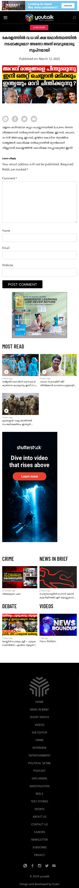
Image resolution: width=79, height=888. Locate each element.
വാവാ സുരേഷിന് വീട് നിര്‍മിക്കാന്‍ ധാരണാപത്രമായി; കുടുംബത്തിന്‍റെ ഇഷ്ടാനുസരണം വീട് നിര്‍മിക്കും (58, 383)
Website (7, 265)
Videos (39, 725)
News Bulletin (48, 641)
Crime (39, 740)
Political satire (39, 763)
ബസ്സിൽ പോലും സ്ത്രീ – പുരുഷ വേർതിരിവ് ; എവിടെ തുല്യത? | (19, 643)
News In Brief (39, 709)
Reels (39, 793)
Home (39, 702)
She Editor (39, 732)
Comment (9, 178)
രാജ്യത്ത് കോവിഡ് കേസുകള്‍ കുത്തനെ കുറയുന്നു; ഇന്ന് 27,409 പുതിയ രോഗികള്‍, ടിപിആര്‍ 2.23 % (20, 383)
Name (6, 231)
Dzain (56, 884)
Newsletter (39, 839)
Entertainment (39, 755)
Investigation (39, 786)
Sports (39, 809)
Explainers (39, 778)
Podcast (39, 770)
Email (6, 248)
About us (39, 816)
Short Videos (39, 717)
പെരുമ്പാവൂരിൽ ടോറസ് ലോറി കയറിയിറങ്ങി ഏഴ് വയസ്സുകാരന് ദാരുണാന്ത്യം (58, 596)
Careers (39, 832)
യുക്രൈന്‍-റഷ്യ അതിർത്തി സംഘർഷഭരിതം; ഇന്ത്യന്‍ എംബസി (17, 422)
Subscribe (39, 27)
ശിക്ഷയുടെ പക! (11, 594)
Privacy (39, 855)
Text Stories (39, 801)
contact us (39, 824)
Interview (39, 747)
